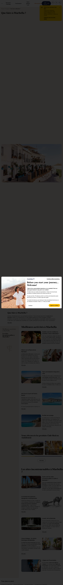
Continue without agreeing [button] (53, 279)
